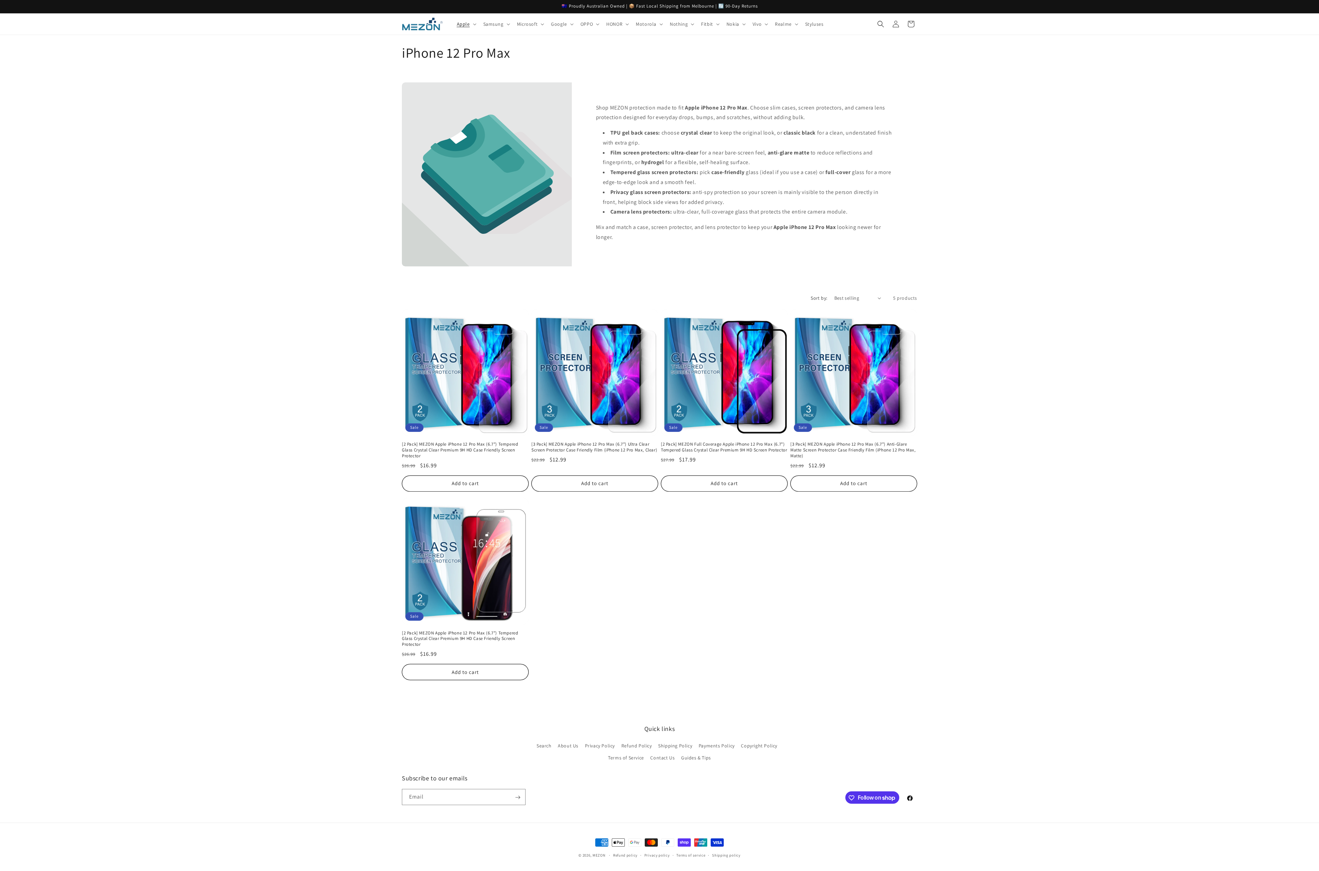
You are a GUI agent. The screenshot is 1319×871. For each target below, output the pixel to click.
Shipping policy (726, 854)
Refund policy (625, 854)
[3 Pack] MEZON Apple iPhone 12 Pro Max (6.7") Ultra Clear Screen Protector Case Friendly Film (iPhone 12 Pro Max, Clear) (594, 447)
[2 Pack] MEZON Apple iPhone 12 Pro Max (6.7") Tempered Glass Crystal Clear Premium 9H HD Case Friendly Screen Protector (460, 450)
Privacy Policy (600, 746)
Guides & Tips (696, 758)
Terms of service (690, 854)
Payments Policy (717, 746)
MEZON (599, 855)
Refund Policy (636, 746)
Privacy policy (657, 854)
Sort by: (819, 298)
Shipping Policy (675, 746)
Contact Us (662, 758)
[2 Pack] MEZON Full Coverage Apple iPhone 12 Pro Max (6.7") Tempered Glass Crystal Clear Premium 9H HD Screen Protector (724, 447)
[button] (466, 24)
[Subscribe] (517, 797)
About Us (568, 746)
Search (544, 746)
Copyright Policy (759, 746)
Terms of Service (626, 758)
